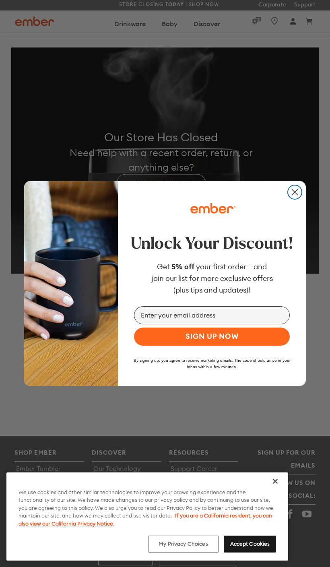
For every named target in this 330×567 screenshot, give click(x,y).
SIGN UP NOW (212, 336)
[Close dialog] (295, 192)
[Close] (275, 481)
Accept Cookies (250, 543)
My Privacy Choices (183, 543)
